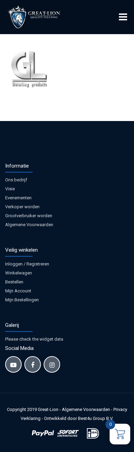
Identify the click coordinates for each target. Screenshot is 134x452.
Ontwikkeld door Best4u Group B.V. (78, 418)
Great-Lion (48, 409)
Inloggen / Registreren (27, 264)
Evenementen (18, 197)
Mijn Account (18, 290)
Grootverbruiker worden (28, 215)
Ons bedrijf (16, 179)
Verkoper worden (22, 206)
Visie (10, 188)
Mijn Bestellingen (22, 299)
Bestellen (14, 281)
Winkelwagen (18, 272)
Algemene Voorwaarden (29, 224)
